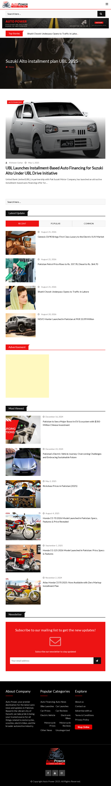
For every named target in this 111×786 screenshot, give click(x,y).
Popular (55, 223)
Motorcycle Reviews (65, 724)
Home (11, 67)
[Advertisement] (27, 376)
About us (79, 701)
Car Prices (45, 710)
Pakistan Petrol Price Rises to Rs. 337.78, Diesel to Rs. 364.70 (68, 264)
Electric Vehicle (47, 715)
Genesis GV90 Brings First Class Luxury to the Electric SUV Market (71, 236)
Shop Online (83, 727)
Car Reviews (62, 710)
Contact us (80, 706)
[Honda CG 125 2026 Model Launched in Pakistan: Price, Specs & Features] (23, 558)
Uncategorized (63, 730)
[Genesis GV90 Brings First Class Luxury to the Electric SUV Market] (21, 243)
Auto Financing (47, 701)
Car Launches (62, 706)
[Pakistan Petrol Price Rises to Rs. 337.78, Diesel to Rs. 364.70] (21, 270)
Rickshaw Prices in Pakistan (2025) (60, 486)
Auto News (61, 701)
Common (89, 223)
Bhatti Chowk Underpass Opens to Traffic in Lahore (52, 33)
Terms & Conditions (84, 715)
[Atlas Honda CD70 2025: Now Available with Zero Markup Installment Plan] (23, 591)
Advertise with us (83, 710)
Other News (46, 730)
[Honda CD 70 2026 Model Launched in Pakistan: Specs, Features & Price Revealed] (23, 526)
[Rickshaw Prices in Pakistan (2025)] (23, 494)
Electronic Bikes (66, 717)
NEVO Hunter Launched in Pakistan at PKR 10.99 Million (66, 319)
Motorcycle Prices (50, 724)
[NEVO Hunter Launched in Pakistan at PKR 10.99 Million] (21, 325)
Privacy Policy (82, 719)
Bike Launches (47, 706)
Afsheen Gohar (16, 162)
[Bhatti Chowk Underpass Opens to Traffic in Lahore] (21, 298)
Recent (22, 223)
